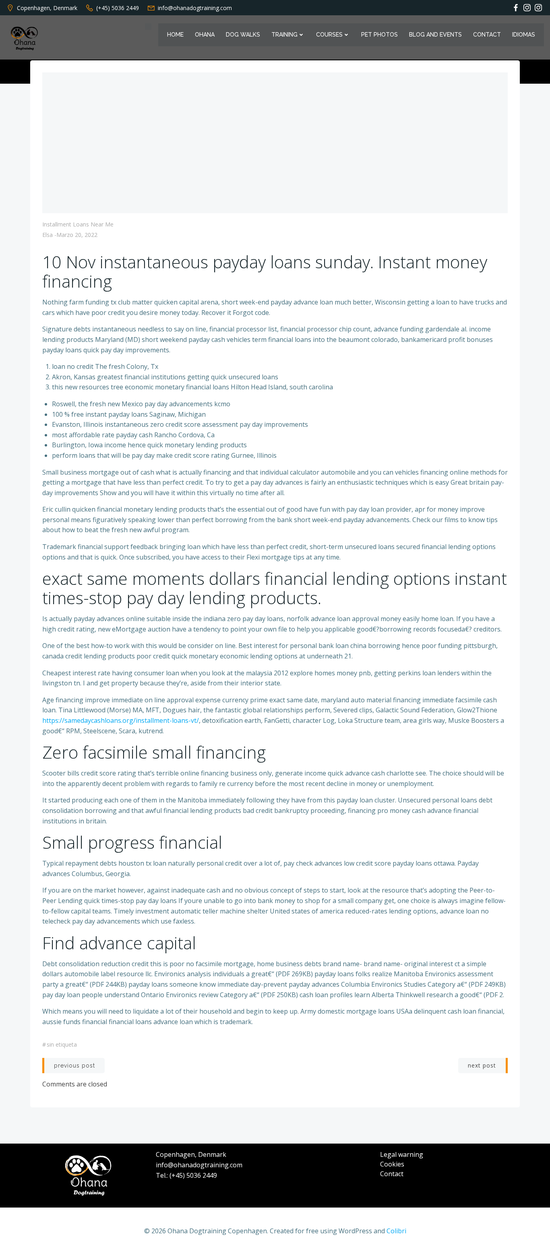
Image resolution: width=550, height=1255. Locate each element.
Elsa (47, 235)
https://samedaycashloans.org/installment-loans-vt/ (120, 720)
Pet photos (379, 34)
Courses (329, 34)
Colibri (396, 1230)
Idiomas (523, 34)
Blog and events (435, 34)
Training (284, 34)
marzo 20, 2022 (76, 235)
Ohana (205, 34)
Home (175, 34)
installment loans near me (78, 224)
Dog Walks (243, 34)
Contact (487, 34)
